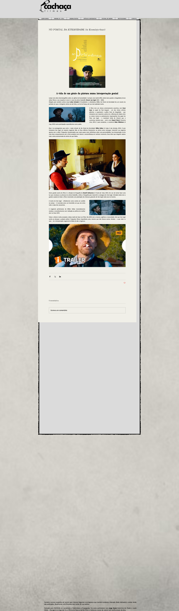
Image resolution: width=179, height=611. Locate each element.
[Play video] (87, 245)
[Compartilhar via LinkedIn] (60, 277)
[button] (74, 19)
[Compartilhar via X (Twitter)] (55, 277)
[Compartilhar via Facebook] (50, 277)
